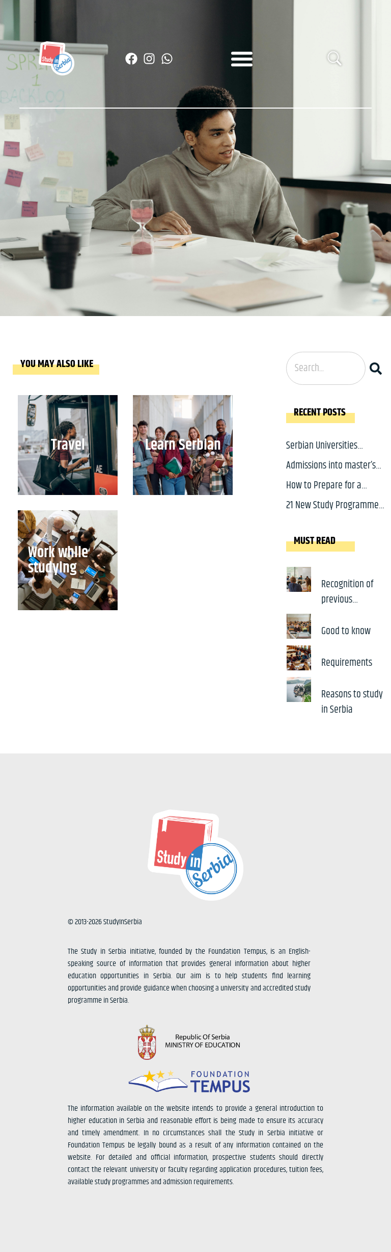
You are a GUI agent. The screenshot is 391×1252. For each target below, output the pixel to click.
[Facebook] (131, 59)
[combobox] (326, 368)
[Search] (378, 368)
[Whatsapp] (167, 59)
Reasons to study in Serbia (352, 702)
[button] (242, 58)
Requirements (346, 663)
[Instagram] (149, 59)
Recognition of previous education (347, 600)
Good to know (346, 631)
